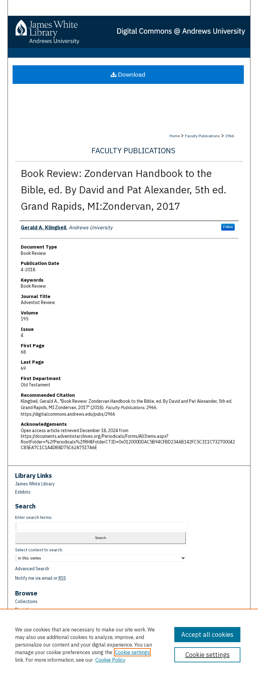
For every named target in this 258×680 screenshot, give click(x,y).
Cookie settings (132, 652)
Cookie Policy (110, 660)
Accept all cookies (207, 634)
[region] (129, 644)
